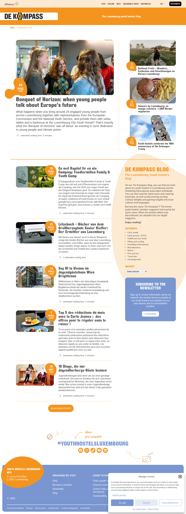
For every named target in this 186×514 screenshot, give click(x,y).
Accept (122, 502)
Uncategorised (134, 259)
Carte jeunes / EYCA (136, 235)
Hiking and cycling (135, 241)
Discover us (146, 4)
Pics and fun (133, 253)
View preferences (170, 502)
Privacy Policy (153, 509)
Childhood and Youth (137, 238)
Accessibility (175, 4)
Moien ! (130, 250)
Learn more (150, 314)
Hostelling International (138, 244)
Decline (146, 502)
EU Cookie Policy (139, 509)
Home (12, 27)
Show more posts (61, 408)
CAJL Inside (132, 232)
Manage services (119, 495)
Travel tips (132, 256)
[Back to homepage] (11, 3)
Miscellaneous (134, 247)
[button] (180, 476)
